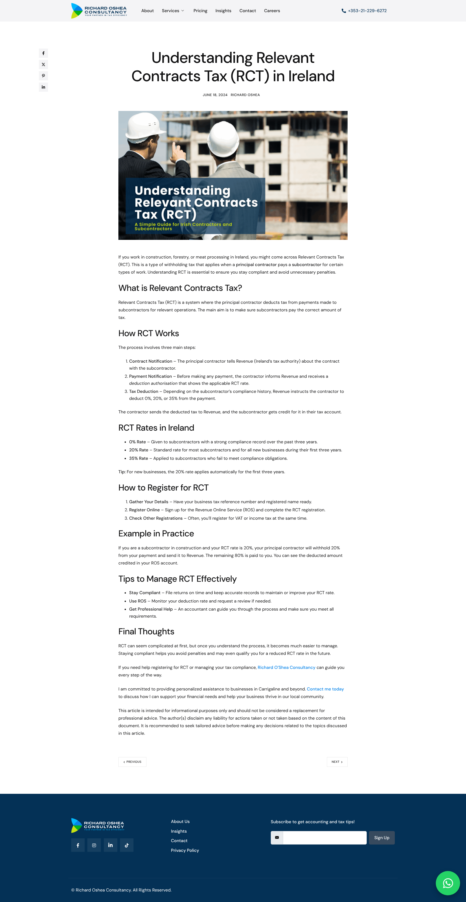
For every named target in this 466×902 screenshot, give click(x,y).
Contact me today (325, 689)
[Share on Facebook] (43, 53)
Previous (134, 762)
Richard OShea (245, 95)
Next (336, 762)
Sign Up (381, 837)
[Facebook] (78, 845)
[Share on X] (43, 64)
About (147, 11)
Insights (223, 11)
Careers (272, 11)
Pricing (200, 11)
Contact (247, 11)
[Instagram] (94, 845)
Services (170, 11)
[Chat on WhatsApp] (448, 884)
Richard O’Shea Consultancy (287, 667)
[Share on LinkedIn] (43, 87)
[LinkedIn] (110, 845)
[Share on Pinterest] (43, 75)
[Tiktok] (126, 845)
